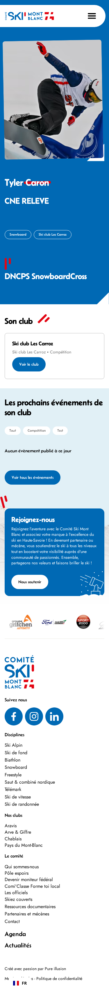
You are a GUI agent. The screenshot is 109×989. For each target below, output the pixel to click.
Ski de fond (16, 752)
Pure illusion (55, 969)
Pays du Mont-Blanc (24, 845)
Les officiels (16, 892)
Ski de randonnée (22, 804)
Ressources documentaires (30, 906)
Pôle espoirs (16, 873)
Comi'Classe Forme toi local (32, 886)
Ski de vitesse (18, 797)
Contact (12, 921)
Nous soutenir (29, 581)
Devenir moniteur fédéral (29, 879)
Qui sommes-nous (22, 866)
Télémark (13, 789)
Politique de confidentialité (59, 978)
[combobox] (20, 983)
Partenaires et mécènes (27, 914)
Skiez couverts (18, 899)
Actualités (18, 945)
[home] (29, 16)
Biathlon (12, 760)
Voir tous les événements (32, 477)
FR (24, 983)
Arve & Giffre (18, 832)
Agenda (15, 933)
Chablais (13, 839)
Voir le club (29, 364)
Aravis (11, 826)
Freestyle (13, 774)
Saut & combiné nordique (30, 782)
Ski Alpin (13, 745)
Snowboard (16, 767)
